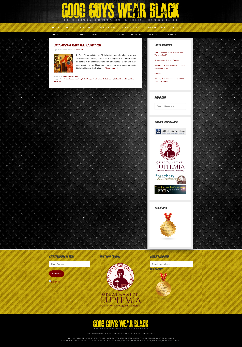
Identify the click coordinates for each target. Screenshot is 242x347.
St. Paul (116, 79)
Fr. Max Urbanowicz (71, 79)
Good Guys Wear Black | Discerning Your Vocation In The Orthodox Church (121, 11)
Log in (152, 333)
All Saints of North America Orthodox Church (110, 338)
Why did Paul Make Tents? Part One (77, 45)
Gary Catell (82, 79)
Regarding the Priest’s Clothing (167, 60)
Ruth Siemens (108, 79)
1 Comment (78, 50)
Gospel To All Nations (94, 79)
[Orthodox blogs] (168, 240)
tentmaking (124, 79)
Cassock (158, 73)
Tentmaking (67, 76)
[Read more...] (111, 68)
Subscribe (56, 274)
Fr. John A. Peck (140, 333)
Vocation (75, 76)
